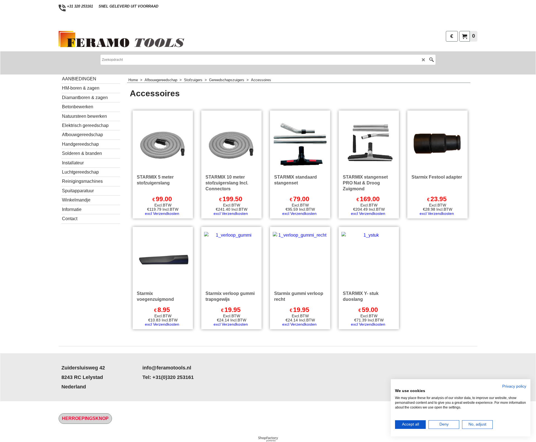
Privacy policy (514, 386)
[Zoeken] (431, 60)
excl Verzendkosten (162, 213)
